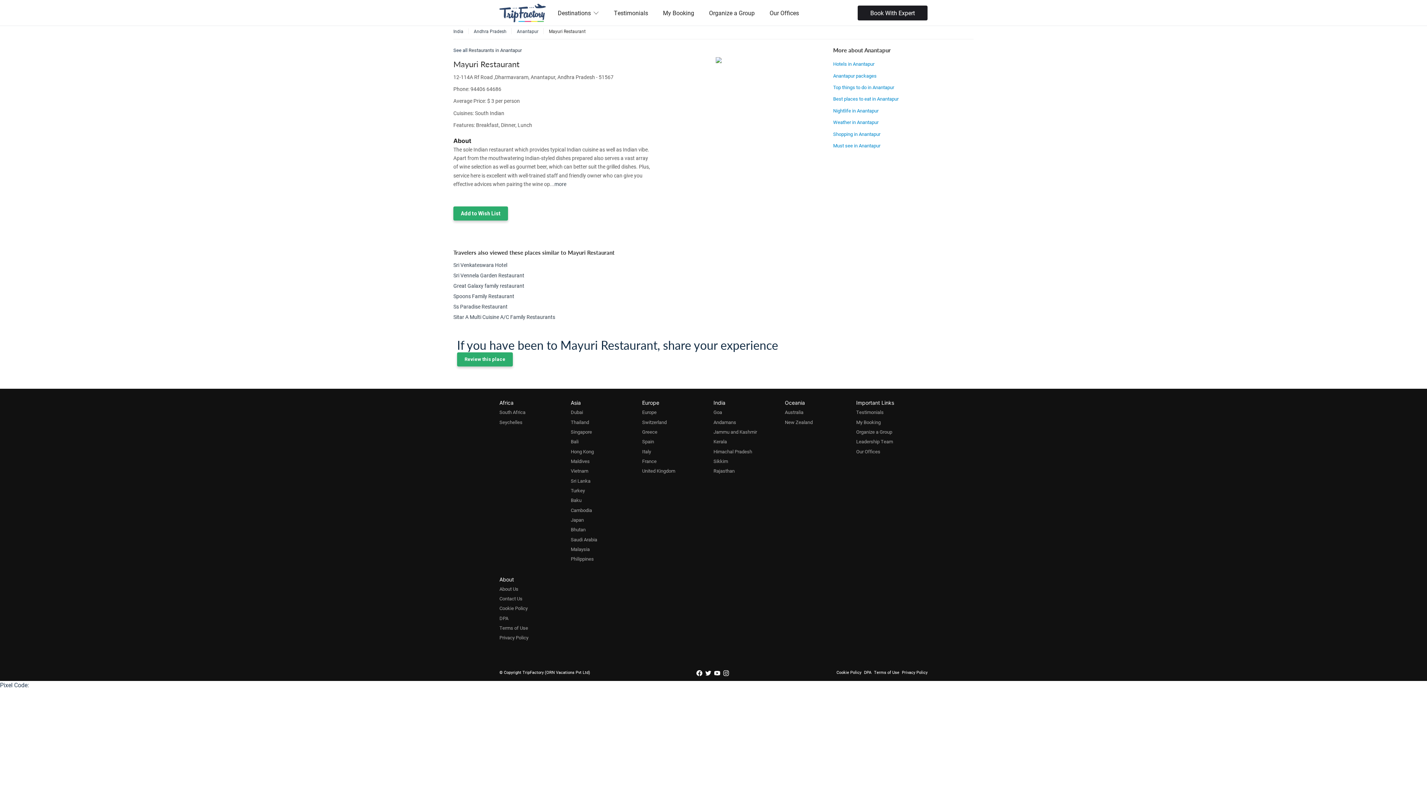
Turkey (578, 490)
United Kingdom (658, 470)
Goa (718, 412)
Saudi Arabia (584, 539)
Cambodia (581, 510)
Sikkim (721, 461)
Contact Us (510, 598)
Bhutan (578, 529)
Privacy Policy (513, 637)
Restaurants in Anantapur (495, 50)
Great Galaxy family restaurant (488, 285)
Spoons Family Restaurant (483, 296)
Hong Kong (582, 451)
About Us (508, 589)
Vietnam (579, 470)
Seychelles (510, 422)
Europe (649, 412)
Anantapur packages (855, 75)
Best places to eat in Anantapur (866, 98)
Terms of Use (513, 628)
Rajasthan (724, 470)
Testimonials (631, 13)
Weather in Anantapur (855, 122)
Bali (575, 441)
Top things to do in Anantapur (863, 87)
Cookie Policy (513, 608)
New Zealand (799, 422)
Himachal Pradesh (733, 451)
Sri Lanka (580, 480)
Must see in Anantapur (856, 145)
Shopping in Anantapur (856, 134)
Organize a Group (732, 13)
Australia (794, 412)
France (649, 461)
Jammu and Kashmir (735, 431)
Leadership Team (874, 441)
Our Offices (784, 13)
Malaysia (580, 549)
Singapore (581, 431)
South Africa (512, 412)
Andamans (725, 422)
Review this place (485, 359)
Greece (649, 431)
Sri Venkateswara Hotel (480, 264)
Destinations (574, 13)
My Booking (678, 13)
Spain (648, 441)
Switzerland (654, 422)
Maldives (580, 461)
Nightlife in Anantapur (855, 110)
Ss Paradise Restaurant (480, 306)
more (560, 184)
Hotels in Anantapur (853, 64)
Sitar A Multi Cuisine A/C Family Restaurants (504, 316)
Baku (576, 500)
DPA (503, 618)
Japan (577, 519)
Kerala (720, 441)
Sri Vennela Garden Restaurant (488, 275)
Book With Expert (892, 13)
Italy (646, 451)
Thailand (580, 422)
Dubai (577, 412)
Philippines (582, 558)
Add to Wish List (481, 213)
